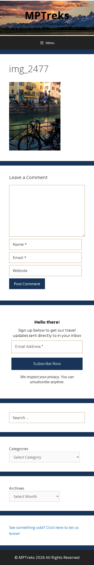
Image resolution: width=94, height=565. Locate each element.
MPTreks (47, 15)
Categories (18, 448)
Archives (16, 488)
